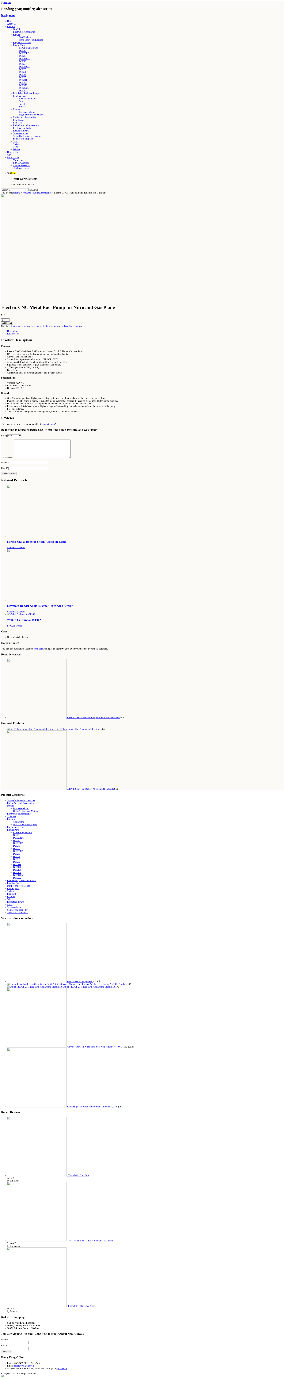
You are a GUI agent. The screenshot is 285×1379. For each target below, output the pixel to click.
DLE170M (24, 88)
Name (4, 462)
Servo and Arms (20, 133)
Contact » (62, 1368)
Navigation (8, 15)
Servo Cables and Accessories (27, 136)
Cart (9, 154)
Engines (11, 819)
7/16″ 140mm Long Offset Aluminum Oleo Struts (90, 789)
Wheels (22, 106)
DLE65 (22, 74)
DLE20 (22, 50)
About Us (11, 24)
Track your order (21, 168)
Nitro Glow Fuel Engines (31, 40)
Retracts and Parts (27, 98)
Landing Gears (20, 96)
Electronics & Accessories (19, 813)
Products (11, 26)
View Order (18, 160)
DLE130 (17, 870)
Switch (16, 144)
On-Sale (17, 29)
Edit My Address (21, 162)
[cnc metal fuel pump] (54, 300)
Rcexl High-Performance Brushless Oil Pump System (92, 1106)
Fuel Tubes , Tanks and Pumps (44, 326)
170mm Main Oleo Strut (77, 1175)
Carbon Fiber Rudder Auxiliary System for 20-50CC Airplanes (98, 984)
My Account (13, 157)
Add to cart (7, 323)
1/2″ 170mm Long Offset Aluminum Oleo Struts (78, 729)
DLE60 (22, 69)
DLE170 (23, 85)
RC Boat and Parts (22, 128)
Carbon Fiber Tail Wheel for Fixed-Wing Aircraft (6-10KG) (95, 1046)
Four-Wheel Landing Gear (79, 981)
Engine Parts (19, 45)
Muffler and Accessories (24, 117)
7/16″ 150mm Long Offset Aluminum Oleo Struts (89, 1240)
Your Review (7, 457)
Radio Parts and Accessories (26, 125)
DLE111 (23, 80)
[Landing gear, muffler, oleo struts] (6, 2)
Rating (4, 435)
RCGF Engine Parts (28, 48)
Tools (15, 146)
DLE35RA (24, 58)
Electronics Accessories (24, 32)
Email (4, 468)
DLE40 (22, 61)
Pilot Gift (17, 122)
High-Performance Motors (25, 811)
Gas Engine (18, 821)
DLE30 (22, 56)
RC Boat (11, 896)
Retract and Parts (21, 130)
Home (10, 21)
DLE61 (22, 72)
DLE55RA (24, 66)
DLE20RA (24, 53)
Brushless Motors (27, 112)
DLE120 (23, 82)
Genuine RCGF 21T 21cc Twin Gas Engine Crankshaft (88, 986)
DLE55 (22, 64)
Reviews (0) (13, 333)
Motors (16, 109)
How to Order (13, 152)
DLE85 (22, 77)
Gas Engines (25, 37)
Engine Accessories (22, 42)
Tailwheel (23, 104)
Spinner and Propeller (23, 138)
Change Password (21, 165)
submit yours (49, 424)
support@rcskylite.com (23, 1365)
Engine (16, 34)
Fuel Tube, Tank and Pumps (26, 93)
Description (12, 331)
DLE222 (23, 90)
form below (39, 648)
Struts (21, 101)
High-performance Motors (31, 114)
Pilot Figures (19, 120)
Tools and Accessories (70, 326)
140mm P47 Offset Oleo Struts (80, 1306)
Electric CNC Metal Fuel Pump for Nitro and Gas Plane (93, 717)
